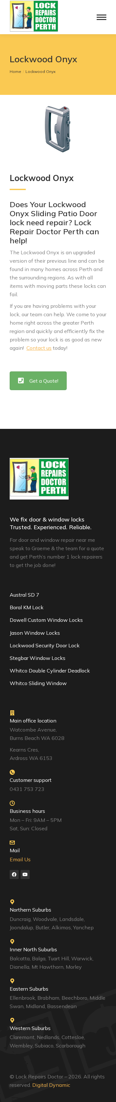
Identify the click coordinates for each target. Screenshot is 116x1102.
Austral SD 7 (24, 594)
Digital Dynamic (52, 1085)
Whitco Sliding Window (38, 683)
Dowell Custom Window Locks (46, 620)
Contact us (39, 348)
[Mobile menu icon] (101, 17)
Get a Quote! (43, 381)
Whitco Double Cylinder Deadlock (50, 670)
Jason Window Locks (35, 633)
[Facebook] (14, 874)
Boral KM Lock (27, 607)
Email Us (20, 859)
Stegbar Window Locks (37, 658)
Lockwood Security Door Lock (45, 645)
